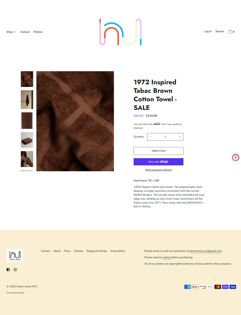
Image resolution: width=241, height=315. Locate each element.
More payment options (158, 170)
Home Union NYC (27, 286)
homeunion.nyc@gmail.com (206, 251)
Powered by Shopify (15, 292)
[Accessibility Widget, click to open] (235, 157)
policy (166, 257)
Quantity (139, 137)
